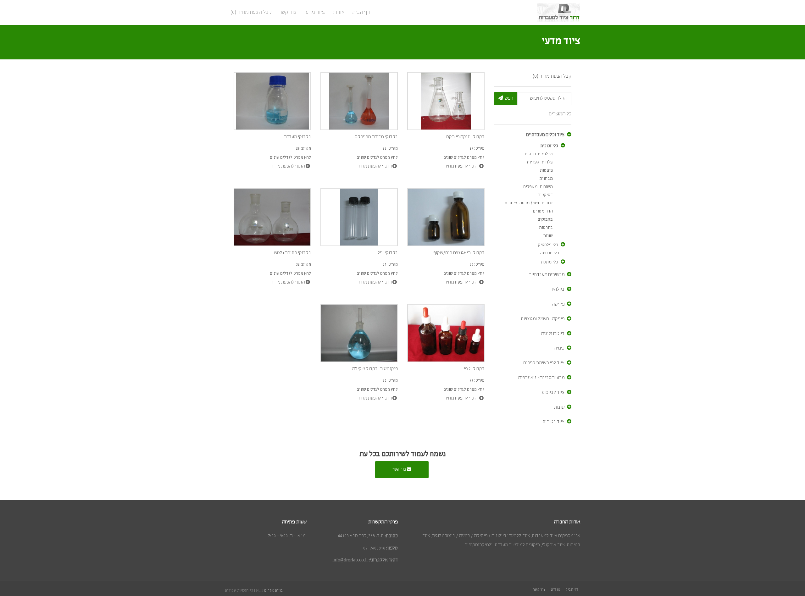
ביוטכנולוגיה (552, 334)
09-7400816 (374, 548)
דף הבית (361, 12)
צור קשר (288, 12)
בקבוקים (545, 220)
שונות (548, 236)
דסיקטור (545, 195)
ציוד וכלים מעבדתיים (545, 135)
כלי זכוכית (549, 146)
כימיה (559, 348)
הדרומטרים (543, 211)
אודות (338, 12)
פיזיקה (558, 304)
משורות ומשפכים (538, 187)
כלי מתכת (549, 262)
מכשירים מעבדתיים (546, 275)
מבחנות (546, 179)
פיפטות (546, 170)
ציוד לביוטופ (553, 392)
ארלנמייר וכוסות (539, 154)
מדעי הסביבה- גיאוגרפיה (541, 378)
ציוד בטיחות (553, 422)
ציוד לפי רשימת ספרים (543, 363)
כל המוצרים (560, 114)
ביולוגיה (557, 289)
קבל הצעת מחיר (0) (250, 12)
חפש (509, 98)
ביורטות (546, 228)
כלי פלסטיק (548, 245)
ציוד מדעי (314, 12)
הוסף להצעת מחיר (461, 166)
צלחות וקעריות (540, 162)
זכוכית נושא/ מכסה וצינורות (528, 203)
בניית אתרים (273, 590)
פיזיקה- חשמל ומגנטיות (542, 319)
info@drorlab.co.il (350, 560)
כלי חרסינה (549, 253)
